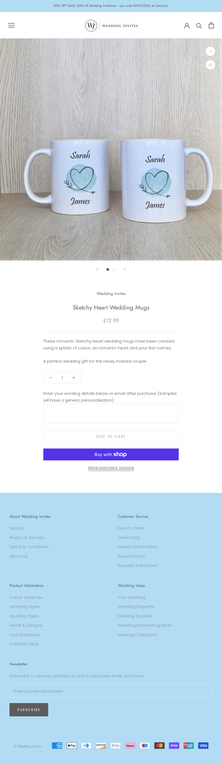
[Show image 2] (114, 269)
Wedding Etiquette (136, 606)
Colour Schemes (26, 597)
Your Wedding (132, 597)
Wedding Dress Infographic (145, 625)
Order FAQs (129, 537)
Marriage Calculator (137, 635)
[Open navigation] (11, 25)
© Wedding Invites (27, 746)
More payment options (111, 467)
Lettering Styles (24, 606)
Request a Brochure (137, 565)
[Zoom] (210, 51)
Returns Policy (131, 556)
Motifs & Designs (26, 625)
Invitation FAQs (24, 644)
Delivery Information (138, 547)
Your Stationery (24, 635)
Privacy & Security (27, 537)
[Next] (125, 269)
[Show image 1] (107, 269)
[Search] (199, 25)
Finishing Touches (135, 616)
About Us (18, 556)
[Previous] (97, 269)
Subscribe (28, 709)
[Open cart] (211, 25)
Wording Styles (24, 616)
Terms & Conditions (29, 547)
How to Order (131, 528)
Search (16, 528)
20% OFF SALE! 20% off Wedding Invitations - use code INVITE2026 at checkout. (111, 5)
